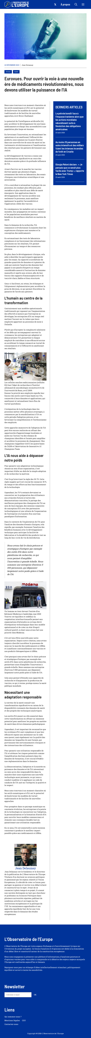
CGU (24, 1020)
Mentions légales (12, 1020)
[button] (75, 4)
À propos (65, 4)
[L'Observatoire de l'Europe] (16, 4)
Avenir (8, 72)
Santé (16, 72)
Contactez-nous (11, 1024)
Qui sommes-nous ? (12, 1016)
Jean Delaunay (27, 65)
